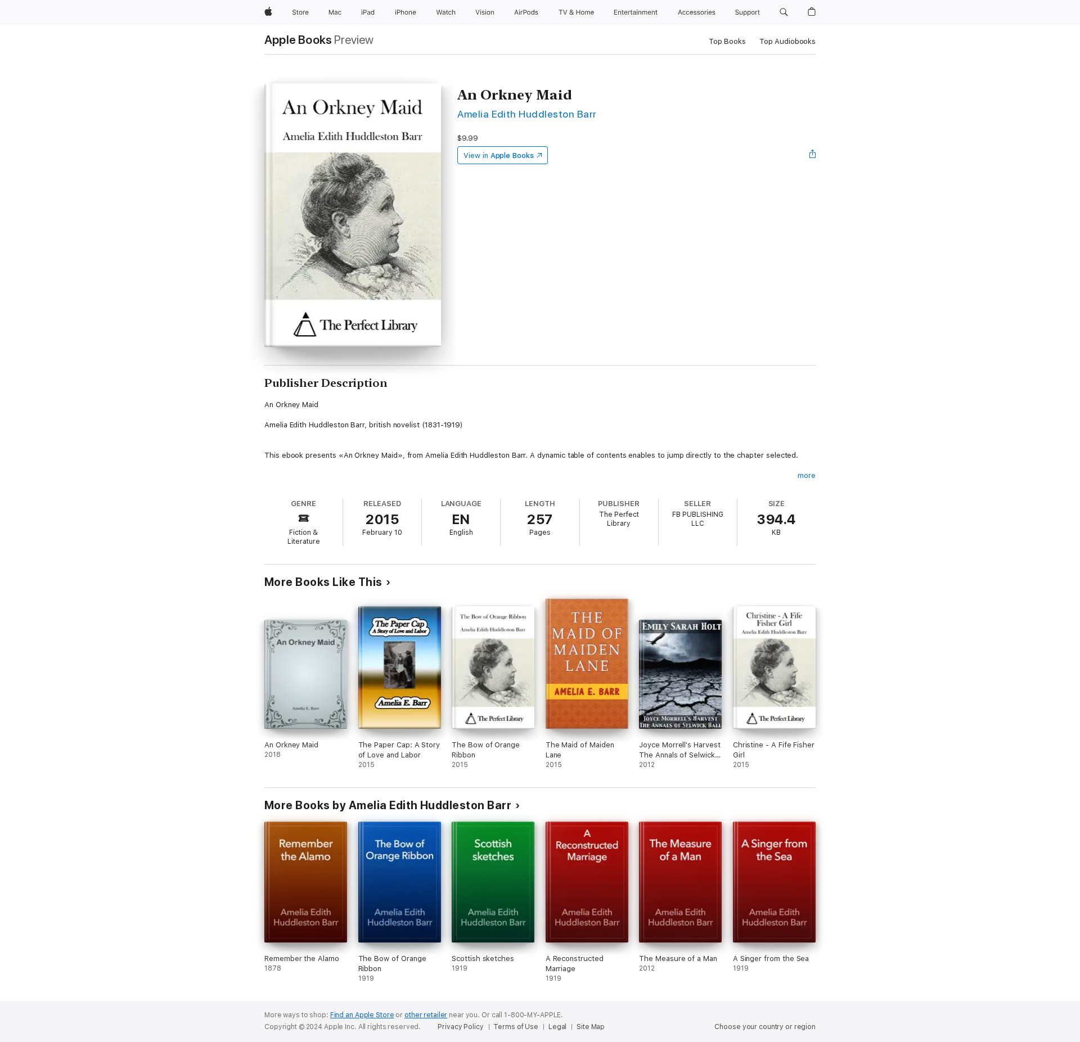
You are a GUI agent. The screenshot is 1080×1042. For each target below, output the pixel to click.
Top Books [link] (727, 41)
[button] (784, 12)
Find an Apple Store (362, 1015)
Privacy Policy (460, 1027)
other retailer (425, 1015)
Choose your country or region (765, 1027)
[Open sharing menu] (813, 155)
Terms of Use (515, 1027)
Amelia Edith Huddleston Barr (527, 114)
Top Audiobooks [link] (787, 41)
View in (499, 155)
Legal (557, 1027)
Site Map (591, 1027)
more (807, 475)
